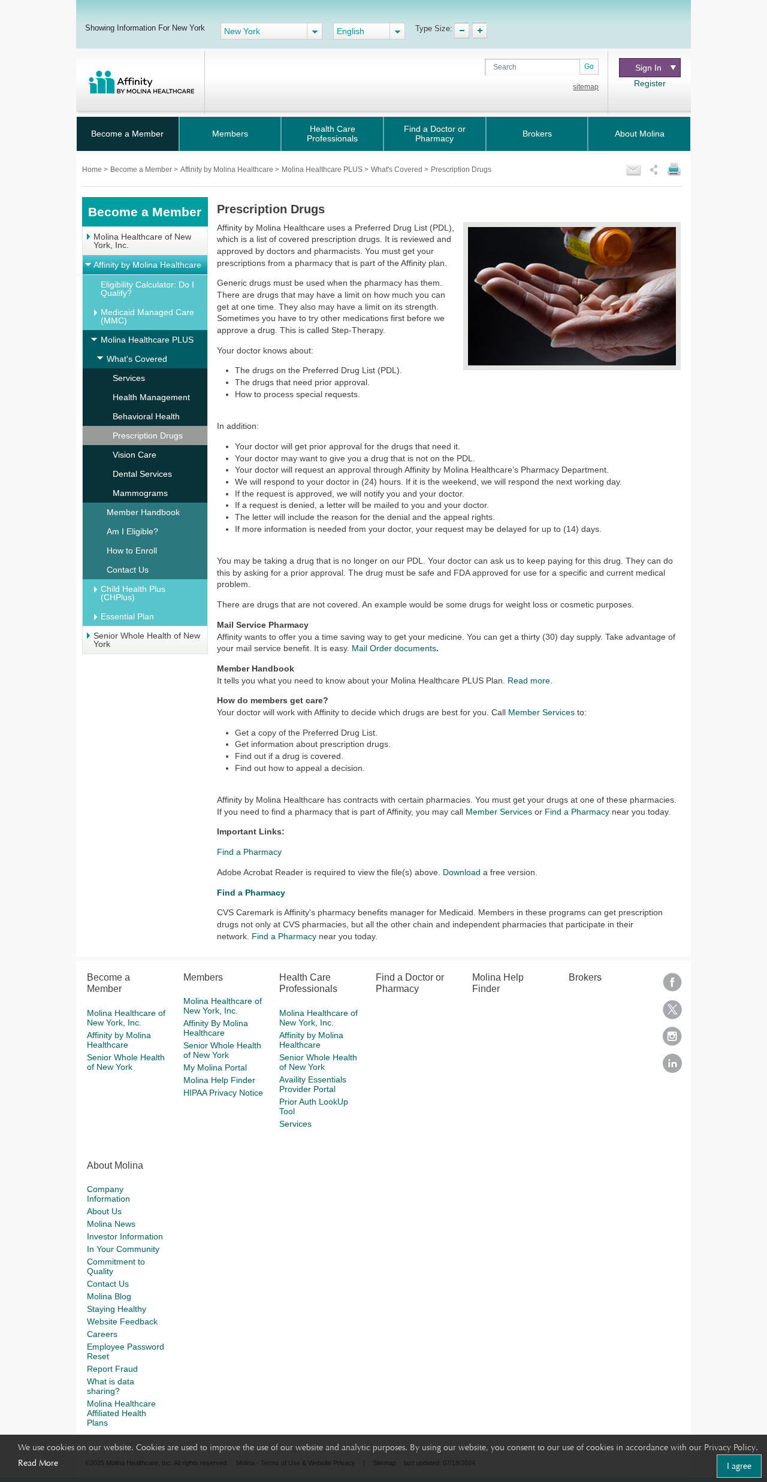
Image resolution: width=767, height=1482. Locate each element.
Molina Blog (109, 1296)
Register (650, 83)
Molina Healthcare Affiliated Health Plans (121, 1413)
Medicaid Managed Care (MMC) (147, 316)
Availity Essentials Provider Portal (312, 1084)
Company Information (108, 1193)
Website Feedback (122, 1321)
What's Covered (397, 169)
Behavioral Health (146, 416)
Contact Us (128, 569)
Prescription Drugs (148, 435)
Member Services (541, 712)
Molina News (111, 1224)
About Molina (640, 133)
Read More (38, 1462)
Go (589, 66)
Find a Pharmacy (577, 811)
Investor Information (125, 1236)
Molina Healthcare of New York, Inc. (142, 241)
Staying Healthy (116, 1309)
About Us (104, 1211)
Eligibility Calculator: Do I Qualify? (147, 289)
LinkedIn (672, 1067)
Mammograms (140, 493)
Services (129, 378)
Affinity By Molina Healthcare (215, 1028)
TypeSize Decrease (461, 30)
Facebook (672, 986)
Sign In (648, 67)
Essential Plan (127, 616)
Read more (529, 680)
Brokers (537, 133)
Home (93, 169)
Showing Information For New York (145, 27)
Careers (102, 1334)
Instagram (672, 1040)
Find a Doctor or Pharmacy (435, 133)
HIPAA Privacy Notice (223, 1092)
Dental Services (142, 474)
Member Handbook (143, 512)
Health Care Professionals (332, 133)
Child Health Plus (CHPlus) (133, 593)
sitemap (586, 87)
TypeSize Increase (479, 30)
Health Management (151, 397)
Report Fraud (112, 1369)
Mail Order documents (394, 648)
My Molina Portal (215, 1067)
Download (462, 872)
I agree (739, 1465)
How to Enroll (132, 550)
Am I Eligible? (132, 531)
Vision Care (134, 454)
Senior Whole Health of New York (146, 640)
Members (230, 133)
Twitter (672, 1013)
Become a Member (127, 133)
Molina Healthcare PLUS (323, 169)
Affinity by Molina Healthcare (227, 169)
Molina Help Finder (219, 1080)
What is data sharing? (110, 1386)
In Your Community (123, 1249)
